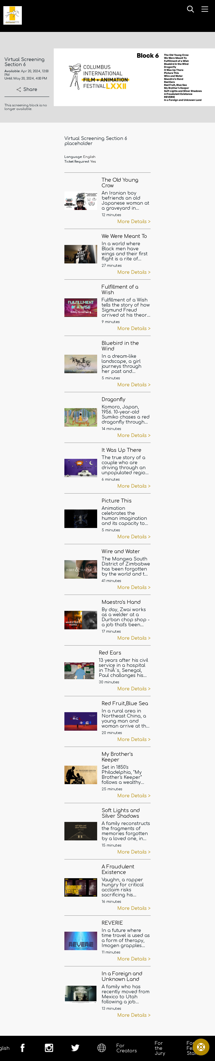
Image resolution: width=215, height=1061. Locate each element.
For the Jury (160, 1048)
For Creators (126, 1048)
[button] (190, 10)
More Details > (134, 221)
